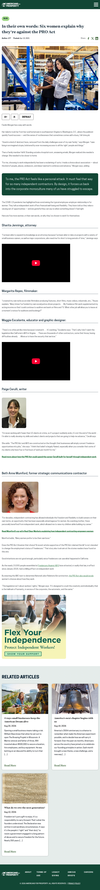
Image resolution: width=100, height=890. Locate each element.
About (28, 872)
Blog (6, 18)
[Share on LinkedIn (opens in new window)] (96, 38)
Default (26, 117)
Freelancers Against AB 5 (48, 566)
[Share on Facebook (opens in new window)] (88, 38)
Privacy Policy (74, 884)
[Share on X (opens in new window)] (92, 38)
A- (15, 117)
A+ (5, 117)
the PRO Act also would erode (81, 576)
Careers (88, 872)
